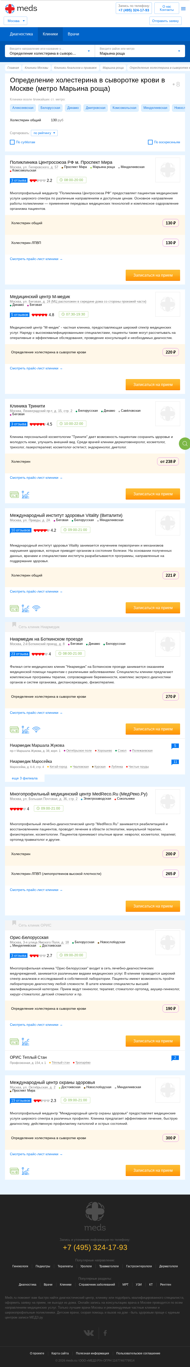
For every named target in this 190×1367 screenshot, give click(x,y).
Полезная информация (92, 1353)
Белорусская (50, 108)
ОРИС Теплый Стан (28, 1057)
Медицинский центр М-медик (40, 296)
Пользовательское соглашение (138, 1353)
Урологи (86, 1266)
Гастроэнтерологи (139, 1266)
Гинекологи (20, 1266)
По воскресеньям (167, 142)
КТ (151, 1284)
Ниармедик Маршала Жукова (37, 745)
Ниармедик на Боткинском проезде (46, 639)
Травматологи (109, 1266)
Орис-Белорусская (29, 937)
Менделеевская (155, 108)
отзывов (19, 314)
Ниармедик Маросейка (31, 761)
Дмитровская (95, 108)
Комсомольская (124, 108)
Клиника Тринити (27, 406)
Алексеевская (22, 108)
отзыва (18, 180)
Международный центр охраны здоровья (52, 1082)
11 (175, 762)
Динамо (73, 108)
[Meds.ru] (95, 1216)
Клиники (50, 34)
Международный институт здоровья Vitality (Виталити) (66, 515)
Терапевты (65, 1266)
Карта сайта (60, 1353)
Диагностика (21, 34)
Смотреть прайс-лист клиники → (36, 259)
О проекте (37, 1353)
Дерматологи (168, 1266)
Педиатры (43, 1266)
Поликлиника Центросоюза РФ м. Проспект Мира (61, 162)
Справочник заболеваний (97, 1284)
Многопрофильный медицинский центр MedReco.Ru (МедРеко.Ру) (78, 793)
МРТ (125, 1284)
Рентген (165, 1284)
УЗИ (139, 1284)
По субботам (25, 142)
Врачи (73, 34)
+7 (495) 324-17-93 (134, 8)
